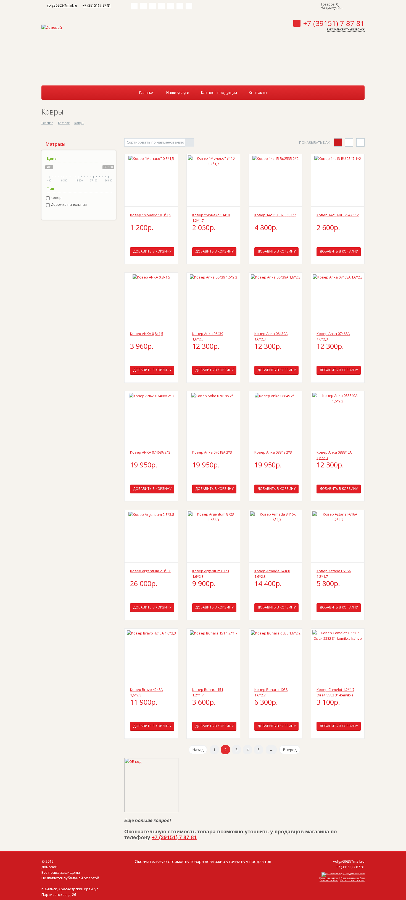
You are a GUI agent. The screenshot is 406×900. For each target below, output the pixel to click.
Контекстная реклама (352, 879)
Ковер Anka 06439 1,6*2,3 (207, 336)
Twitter (152, 6)
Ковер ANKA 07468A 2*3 (150, 452)
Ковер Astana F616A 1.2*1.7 (334, 573)
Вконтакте (134, 6)
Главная (47, 123)
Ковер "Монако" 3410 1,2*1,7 (211, 217)
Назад (198, 749)
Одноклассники (161, 6)
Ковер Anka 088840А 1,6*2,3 (334, 455)
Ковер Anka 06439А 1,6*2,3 (271, 336)
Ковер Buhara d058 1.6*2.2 (271, 692)
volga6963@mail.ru (62, 5)
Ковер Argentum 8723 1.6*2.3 (210, 573)
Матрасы (55, 144)
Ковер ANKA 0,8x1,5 (146, 333)
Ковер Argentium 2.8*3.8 (150, 570)
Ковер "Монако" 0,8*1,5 (150, 214)
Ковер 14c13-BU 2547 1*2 (338, 214)
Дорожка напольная (69, 204)
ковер (56, 197)
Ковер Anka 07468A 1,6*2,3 (333, 336)
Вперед (290, 749)
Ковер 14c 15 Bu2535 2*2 (275, 214)
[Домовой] (51, 26)
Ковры (79, 123)
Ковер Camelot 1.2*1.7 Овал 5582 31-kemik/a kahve (335, 692)
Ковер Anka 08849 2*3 (273, 452)
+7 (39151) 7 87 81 (97, 5)
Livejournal (179, 6)
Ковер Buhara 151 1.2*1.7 (207, 692)
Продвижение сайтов (353, 877)
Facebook (143, 6)
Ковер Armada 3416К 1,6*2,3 (272, 573)
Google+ (189, 6)
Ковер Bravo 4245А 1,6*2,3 (146, 692)
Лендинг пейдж (329, 879)
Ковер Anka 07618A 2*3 (212, 452)
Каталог (64, 123)
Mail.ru (170, 6)
